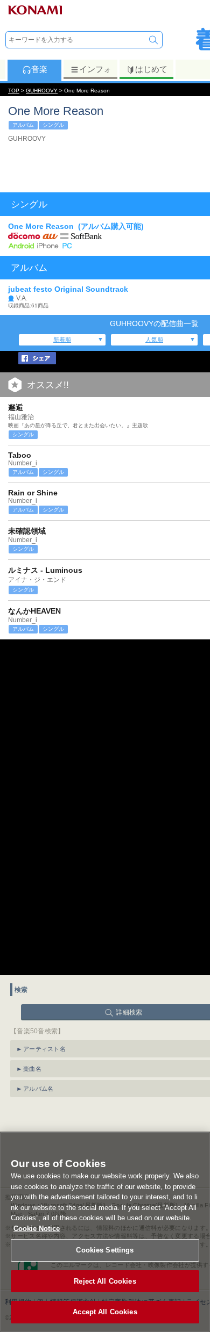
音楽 (39, 69)
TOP (13, 90)
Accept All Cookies (105, 1312)
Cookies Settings (105, 1250)
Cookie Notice (36, 1229)
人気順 (154, 339)
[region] (105, 1232)
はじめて (151, 69)
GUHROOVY (42, 90)
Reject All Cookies (105, 1281)
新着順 (62, 339)
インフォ (95, 69)
